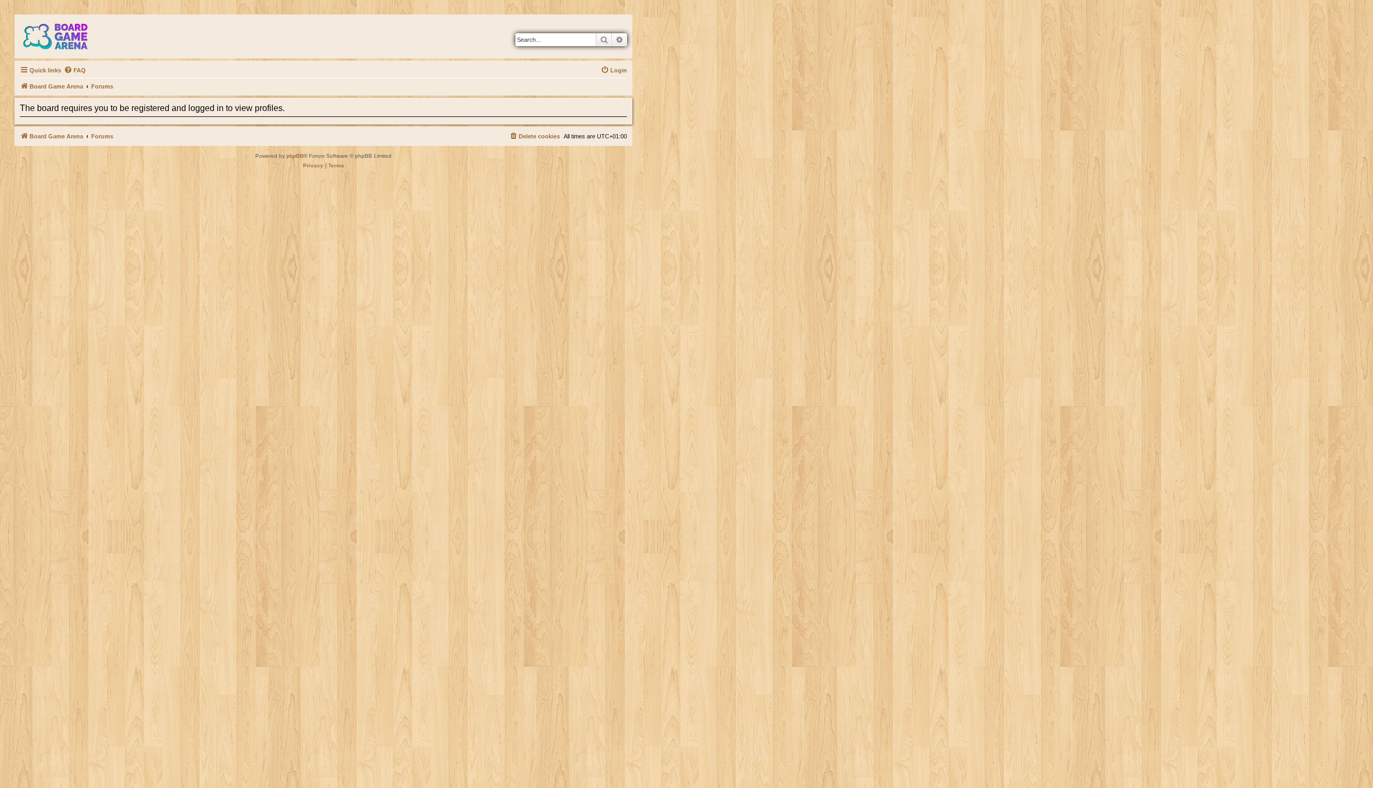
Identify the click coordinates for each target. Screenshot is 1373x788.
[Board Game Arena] (63, 36)
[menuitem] (75, 70)
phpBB (295, 156)
